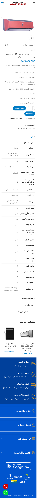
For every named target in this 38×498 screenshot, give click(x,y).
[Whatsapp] (5, 492)
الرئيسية (32, 45)
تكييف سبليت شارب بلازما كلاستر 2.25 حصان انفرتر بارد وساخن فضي (27, 347)
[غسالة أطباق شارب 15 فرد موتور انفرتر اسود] (10, 334)
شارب (25, 45)
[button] (21, 332)
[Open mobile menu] (34, 3)
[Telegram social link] (18, 128)
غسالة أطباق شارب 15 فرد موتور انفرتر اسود (9, 346)
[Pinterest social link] (23, 128)
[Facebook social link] (29, 128)
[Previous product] (7, 45)
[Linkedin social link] (21, 128)
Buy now (29, 113)
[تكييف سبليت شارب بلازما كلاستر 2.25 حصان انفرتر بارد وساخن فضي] (27, 334)
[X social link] (26, 128)
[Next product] (3, 45)
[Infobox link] (18, 364)
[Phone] (5, 486)
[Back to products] (5, 45)
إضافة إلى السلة (19, 108)
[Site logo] (18, 3)
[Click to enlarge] (31, 38)
